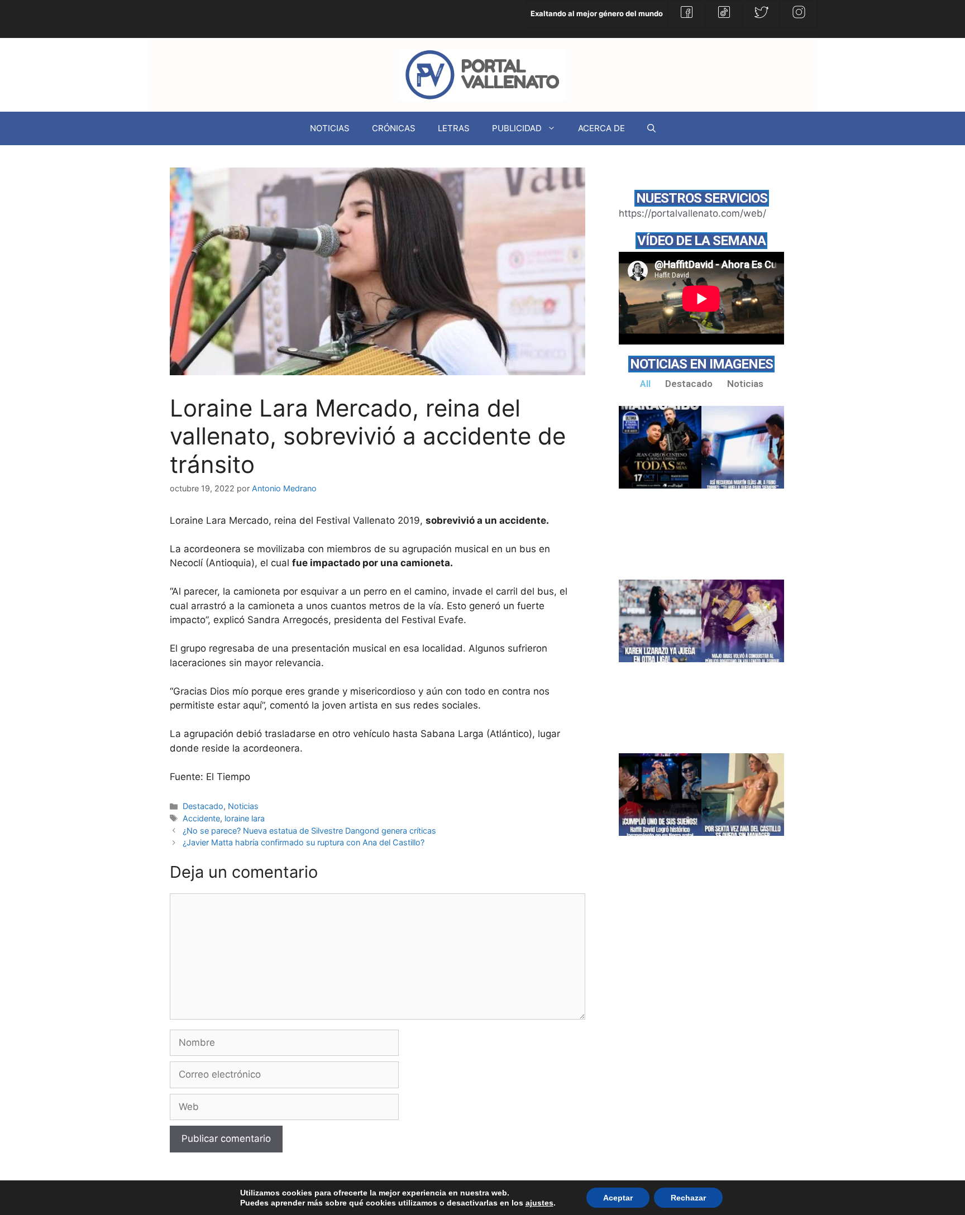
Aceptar (618, 1197)
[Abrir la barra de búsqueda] (651, 128)
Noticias (243, 806)
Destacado (203, 806)
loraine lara (244, 818)
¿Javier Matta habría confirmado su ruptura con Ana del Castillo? (303, 842)
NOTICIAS (330, 128)
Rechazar (688, 1197)
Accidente (201, 818)
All (645, 383)
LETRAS (454, 128)
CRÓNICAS (393, 128)
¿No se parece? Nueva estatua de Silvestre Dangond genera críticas (309, 830)
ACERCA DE (601, 128)
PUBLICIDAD (517, 128)
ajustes (539, 1202)
